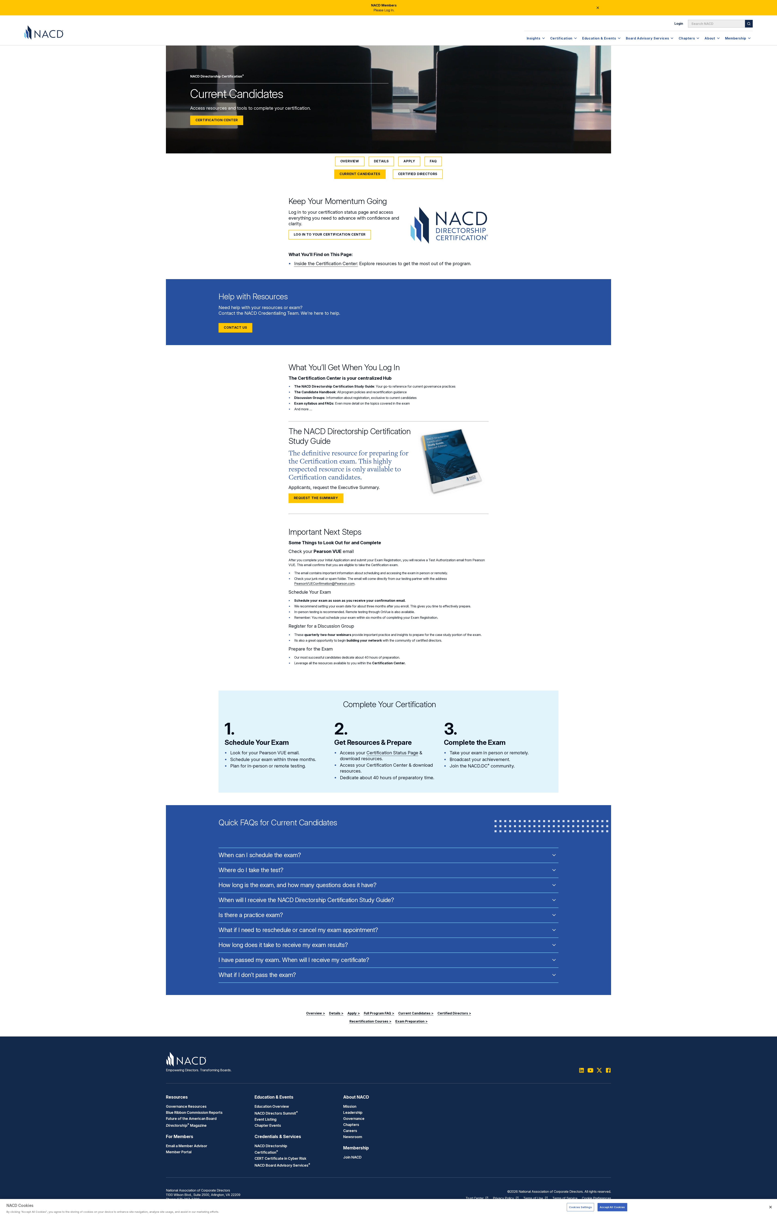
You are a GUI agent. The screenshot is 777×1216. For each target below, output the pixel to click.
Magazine (186, 1125)
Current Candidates (360, 174)
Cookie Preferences (596, 1198)
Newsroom (352, 1136)
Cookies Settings (580, 1207)
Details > (336, 1013)
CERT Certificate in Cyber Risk (280, 1158)
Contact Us (235, 327)
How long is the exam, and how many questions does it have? (298, 885)
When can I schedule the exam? (260, 855)
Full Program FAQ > (379, 1013)
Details (381, 161)
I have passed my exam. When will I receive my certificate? (294, 959)
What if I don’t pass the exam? (257, 974)
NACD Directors (276, 1113)
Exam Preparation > (411, 1021)
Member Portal (178, 1152)
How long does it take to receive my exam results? (283, 944)
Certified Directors (417, 174)
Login (678, 23)
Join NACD (352, 1157)
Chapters (351, 1124)
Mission (349, 1106)
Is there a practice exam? (251, 914)
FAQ (433, 161)
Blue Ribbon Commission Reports (194, 1112)
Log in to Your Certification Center (330, 234)
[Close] (770, 1207)
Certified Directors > (454, 1013)
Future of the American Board (191, 1118)
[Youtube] (590, 1070)
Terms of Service (564, 1198)
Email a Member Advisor (186, 1146)
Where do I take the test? (251, 870)
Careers (350, 1130)
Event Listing (265, 1119)
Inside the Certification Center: (326, 263)
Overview (349, 161)
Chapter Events (268, 1125)
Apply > (353, 1013)
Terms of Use (533, 1198)
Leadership (352, 1112)
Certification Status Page (392, 752)
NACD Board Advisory (282, 1165)
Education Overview (272, 1106)
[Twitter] (599, 1070)
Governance (353, 1118)
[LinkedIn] (581, 1070)
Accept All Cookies (612, 1207)
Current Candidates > (415, 1013)
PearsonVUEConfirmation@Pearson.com (324, 583)
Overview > (315, 1013)
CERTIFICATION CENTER (216, 120)
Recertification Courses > (370, 1021)
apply (409, 161)
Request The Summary (316, 498)
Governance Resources (186, 1106)
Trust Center (475, 1198)
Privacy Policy (503, 1198)
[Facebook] (608, 1070)
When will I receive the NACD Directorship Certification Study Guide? (306, 899)
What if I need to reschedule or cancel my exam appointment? (298, 929)
